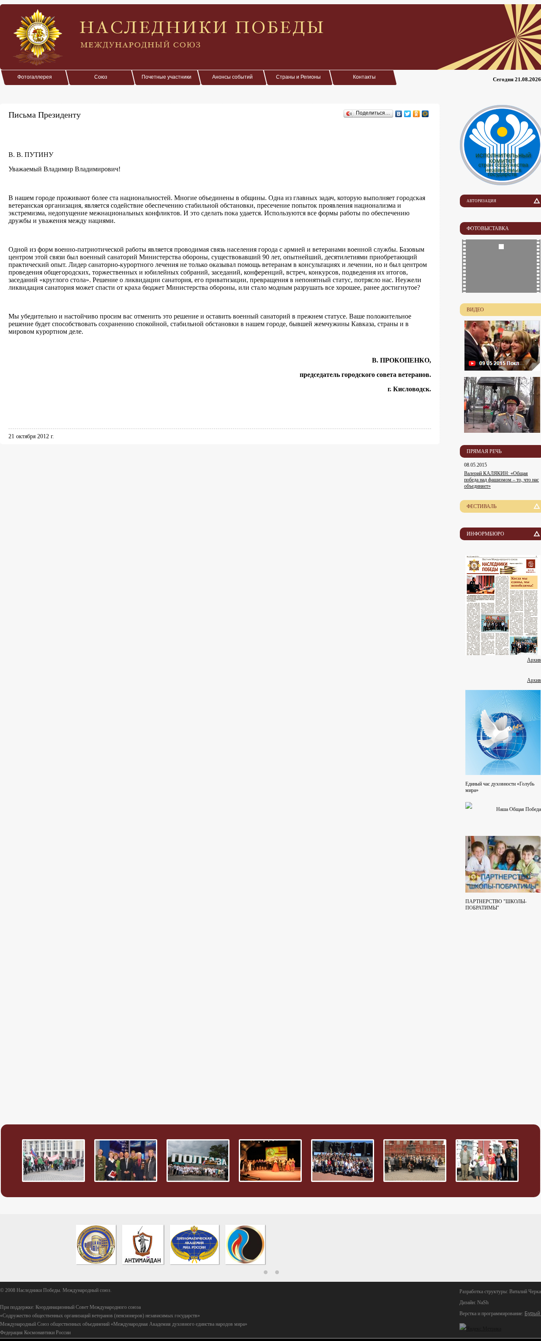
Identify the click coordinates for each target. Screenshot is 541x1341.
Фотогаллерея (34, 77)
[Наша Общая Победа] (468, 806)
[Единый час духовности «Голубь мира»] (503, 772)
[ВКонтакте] (398, 113)
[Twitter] (407, 113)
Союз (100, 77)
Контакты (364, 77)
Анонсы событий (232, 77)
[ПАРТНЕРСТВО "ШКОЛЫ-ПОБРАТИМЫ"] (503, 890)
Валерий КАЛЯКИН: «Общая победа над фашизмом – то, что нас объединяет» (501, 479)
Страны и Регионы (298, 77)
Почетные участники (166, 77)
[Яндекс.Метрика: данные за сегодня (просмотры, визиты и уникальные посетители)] (480, 1328)
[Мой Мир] (425, 113)
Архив (534, 660)
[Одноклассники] (416, 113)
